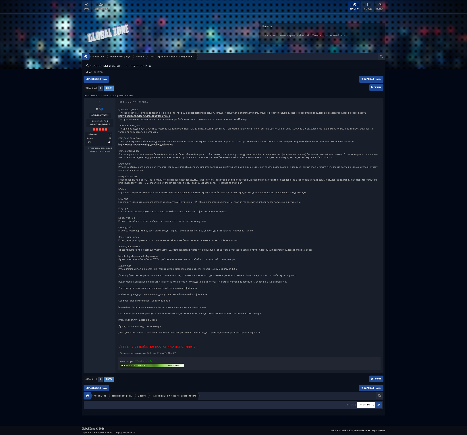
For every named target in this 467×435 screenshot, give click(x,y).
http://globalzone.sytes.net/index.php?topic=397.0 (144, 116)
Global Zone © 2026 (93, 428)
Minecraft (304, 35)
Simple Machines (362, 430)
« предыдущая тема (96, 79)
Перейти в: (351, 405)
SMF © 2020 (347, 430)
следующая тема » (371, 79)
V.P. (90, 71)
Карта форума (378, 430)
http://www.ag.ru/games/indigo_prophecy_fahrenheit (145, 144)
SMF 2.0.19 (335, 430)
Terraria (316, 35)
